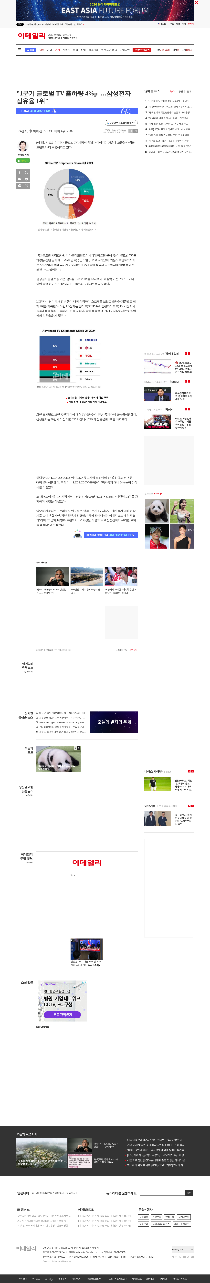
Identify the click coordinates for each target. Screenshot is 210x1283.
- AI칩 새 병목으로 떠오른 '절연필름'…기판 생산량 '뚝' (41, 1220)
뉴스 (172, 91)
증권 (180, 91)
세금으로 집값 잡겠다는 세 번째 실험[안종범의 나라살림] (156, 1160)
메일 (19, 179)
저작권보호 (136, 1278)
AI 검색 (30, 50)
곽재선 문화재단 (181, 1224)
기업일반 (125, 49)
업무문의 (62, 1278)
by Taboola (28, 672)
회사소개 (23, 1278)
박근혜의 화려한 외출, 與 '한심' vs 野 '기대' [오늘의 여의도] (156, 1165)
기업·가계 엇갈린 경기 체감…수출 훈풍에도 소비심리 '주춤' (157, 1145)
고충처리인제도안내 (118, 1278)
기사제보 (163, 1278)
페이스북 (19, 172)
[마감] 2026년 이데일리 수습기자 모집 (50, 1193)
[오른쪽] (78, 748)
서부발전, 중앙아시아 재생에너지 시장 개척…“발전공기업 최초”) (68, 717)
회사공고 (36, 1278)
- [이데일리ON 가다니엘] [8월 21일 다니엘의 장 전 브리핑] (104, 1225)
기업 (49, 49)
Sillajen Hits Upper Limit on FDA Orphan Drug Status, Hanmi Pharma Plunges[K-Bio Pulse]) (77, 722)
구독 (172, 24)
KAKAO (19, 186)
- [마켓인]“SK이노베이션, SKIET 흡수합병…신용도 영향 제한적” (44, 1225)
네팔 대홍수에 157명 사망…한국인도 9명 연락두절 (153, 1139)
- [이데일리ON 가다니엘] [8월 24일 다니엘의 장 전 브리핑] (104, 1220)
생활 (75, 49)
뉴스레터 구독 (121, 650)
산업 (83, 49)
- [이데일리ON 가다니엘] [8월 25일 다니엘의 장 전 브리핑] (104, 1215)
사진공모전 (183, 1217)
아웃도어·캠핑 (109, 49)
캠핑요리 (143, 1224)
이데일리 (47, 36)
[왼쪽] (75, 748)
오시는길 (49, 1278)
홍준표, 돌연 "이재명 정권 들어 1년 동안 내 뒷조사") (61, 731)
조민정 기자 (23, 155)
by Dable (29, 795)
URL (26, 186)
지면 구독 (133, 650)
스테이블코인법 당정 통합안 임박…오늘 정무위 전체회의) (65, 727)
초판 (184, 24)
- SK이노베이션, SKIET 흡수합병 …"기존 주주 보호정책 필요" (44, 1215)
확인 (189, 1193)
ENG (163, 24)
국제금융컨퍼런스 (160, 1224)
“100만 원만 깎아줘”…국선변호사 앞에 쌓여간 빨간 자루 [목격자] (160, 1150)
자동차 (66, 49)
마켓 (175, 49)
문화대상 (143, 1217)
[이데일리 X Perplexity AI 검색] (77, 111)
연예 (189, 91)
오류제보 (150, 1278)
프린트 (26, 179)
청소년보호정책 (94, 1278)
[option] (78, 24)
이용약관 (75, 1278)
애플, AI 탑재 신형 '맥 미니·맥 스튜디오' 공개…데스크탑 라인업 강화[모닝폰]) (73, 713)
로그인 (191, 24)
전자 (57, 49)
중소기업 (94, 49)
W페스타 (170, 1217)
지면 (178, 24)
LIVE (20, 24)
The (187, 49)
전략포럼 (156, 1217)
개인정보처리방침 (179, 1278)
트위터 (26, 172)
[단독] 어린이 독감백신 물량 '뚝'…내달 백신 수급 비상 (154, 1155)
